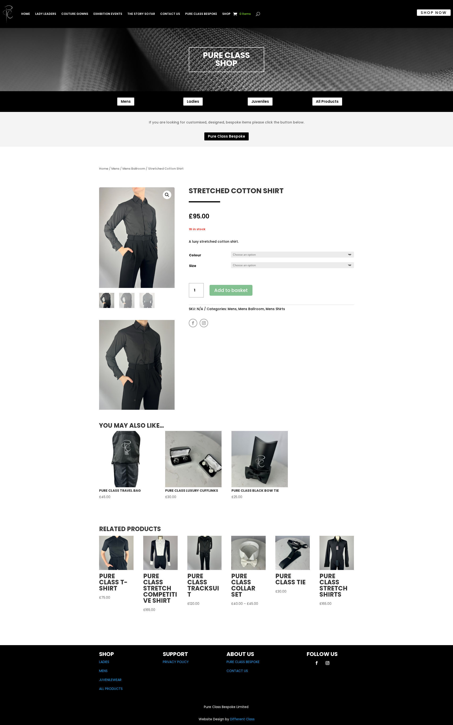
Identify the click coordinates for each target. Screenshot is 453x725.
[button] (167, 195)
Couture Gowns (74, 14)
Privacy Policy (176, 661)
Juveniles (260, 101)
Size (192, 265)
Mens (126, 101)
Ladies (193, 101)
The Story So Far (141, 14)
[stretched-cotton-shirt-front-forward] (137, 408)
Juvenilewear (110, 679)
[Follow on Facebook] (193, 323)
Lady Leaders (45, 14)
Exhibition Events (107, 14)
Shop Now (434, 12)
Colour (195, 255)
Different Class (242, 719)
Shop (226, 14)
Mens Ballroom (133, 168)
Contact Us (170, 14)
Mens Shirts (275, 309)
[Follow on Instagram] (204, 323)
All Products (327, 101)
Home (25, 14)
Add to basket (231, 290)
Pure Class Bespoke (201, 14)
